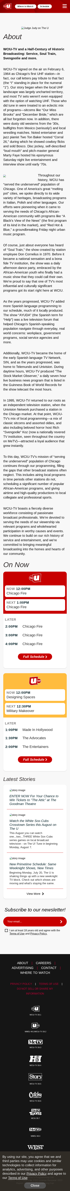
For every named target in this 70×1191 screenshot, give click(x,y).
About (22, 963)
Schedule (44, 6)
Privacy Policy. (38, 933)
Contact (48, 968)
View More (34, 893)
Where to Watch (25, 6)
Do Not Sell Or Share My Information (35, 991)
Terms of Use (17, 933)
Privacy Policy (21, 984)
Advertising (23, 968)
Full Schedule (34, 656)
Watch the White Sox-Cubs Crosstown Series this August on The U (32, 824)
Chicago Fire (17, 593)
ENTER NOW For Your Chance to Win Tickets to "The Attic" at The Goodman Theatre (33, 800)
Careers (43, 963)
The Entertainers (35, 747)
